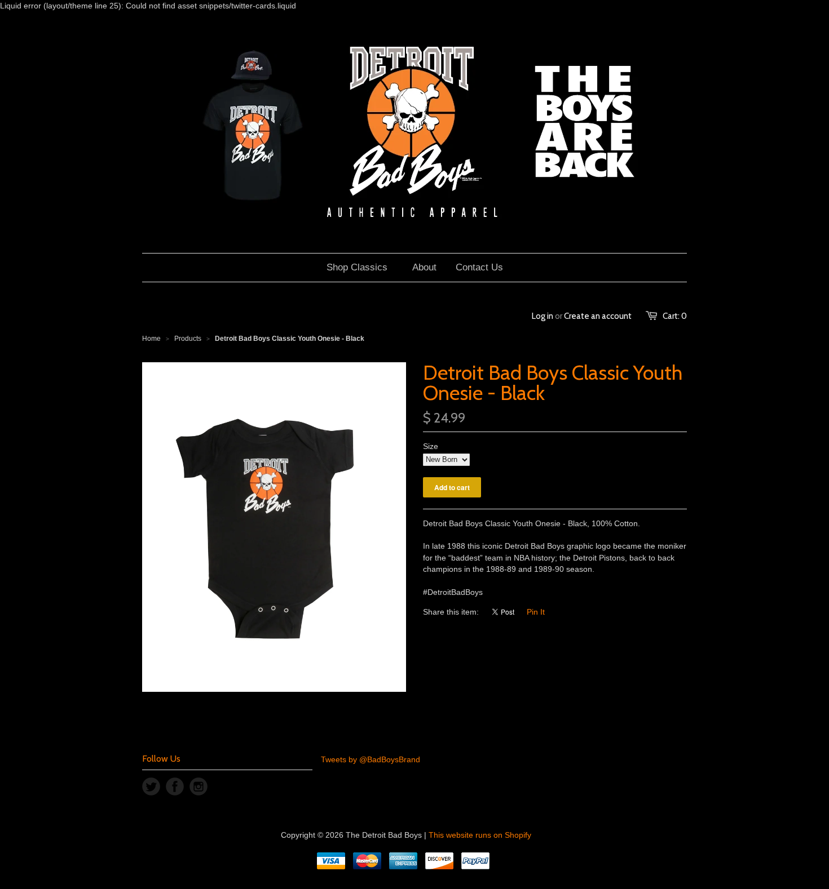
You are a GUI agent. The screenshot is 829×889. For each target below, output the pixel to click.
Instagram (198, 786)
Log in (542, 316)
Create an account (598, 316)
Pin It (536, 611)
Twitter (151, 786)
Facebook (175, 786)
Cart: (675, 316)
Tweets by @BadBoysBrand (370, 759)
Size (430, 446)
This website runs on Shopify (480, 834)
